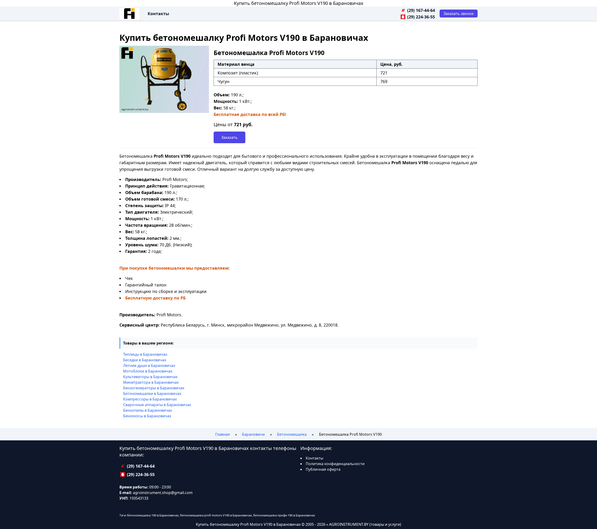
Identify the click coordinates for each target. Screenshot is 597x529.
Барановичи (253, 434)
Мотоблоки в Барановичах (147, 371)
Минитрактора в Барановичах (151, 382)
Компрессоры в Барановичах (150, 399)
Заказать (229, 137)
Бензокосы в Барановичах (147, 415)
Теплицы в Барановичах (145, 354)
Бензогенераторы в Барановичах (153, 387)
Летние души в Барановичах (149, 365)
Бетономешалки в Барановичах (152, 393)
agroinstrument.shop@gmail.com (163, 492)
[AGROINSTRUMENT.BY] (129, 13)
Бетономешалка (292, 434)
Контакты (158, 13)
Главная (222, 434)
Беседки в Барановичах (144, 359)
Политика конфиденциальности (335, 463)
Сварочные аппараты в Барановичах (157, 404)
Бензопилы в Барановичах (147, 410)
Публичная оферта (323, 469)
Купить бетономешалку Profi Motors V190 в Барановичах (298, 3)
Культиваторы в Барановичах (150, 376)
